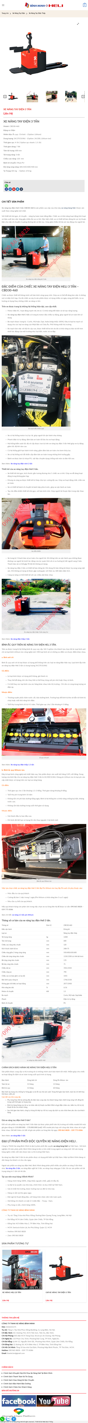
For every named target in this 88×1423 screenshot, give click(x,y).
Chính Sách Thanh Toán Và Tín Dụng (17, 1377)
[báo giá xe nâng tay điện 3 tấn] (51, 96)
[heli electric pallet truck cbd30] (71, 96)
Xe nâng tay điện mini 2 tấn (22, 464)
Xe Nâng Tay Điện (18, 13)
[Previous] (2, 1277)
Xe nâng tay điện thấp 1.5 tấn (22, 765)
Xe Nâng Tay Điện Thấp (37, 13)
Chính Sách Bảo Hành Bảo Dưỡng (17, 1384)
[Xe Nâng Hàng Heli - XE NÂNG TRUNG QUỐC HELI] (44, 5)
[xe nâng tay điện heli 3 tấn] (32, 96)
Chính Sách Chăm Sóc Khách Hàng (17, 1387)
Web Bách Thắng (48, 1421)
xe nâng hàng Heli (68, 208)
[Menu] (3, 5)
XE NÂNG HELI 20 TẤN (11, 1292)
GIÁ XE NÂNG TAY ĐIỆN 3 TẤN (58, 1292)
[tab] (13, 202)
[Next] (86, 1277)
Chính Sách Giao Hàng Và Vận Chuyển (18, 1380)
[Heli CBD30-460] (13, 96)
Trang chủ (5, 13)
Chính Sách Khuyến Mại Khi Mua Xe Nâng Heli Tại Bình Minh (27, 1373)
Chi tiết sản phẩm (13, 202)
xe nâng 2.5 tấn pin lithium (22, 915)
